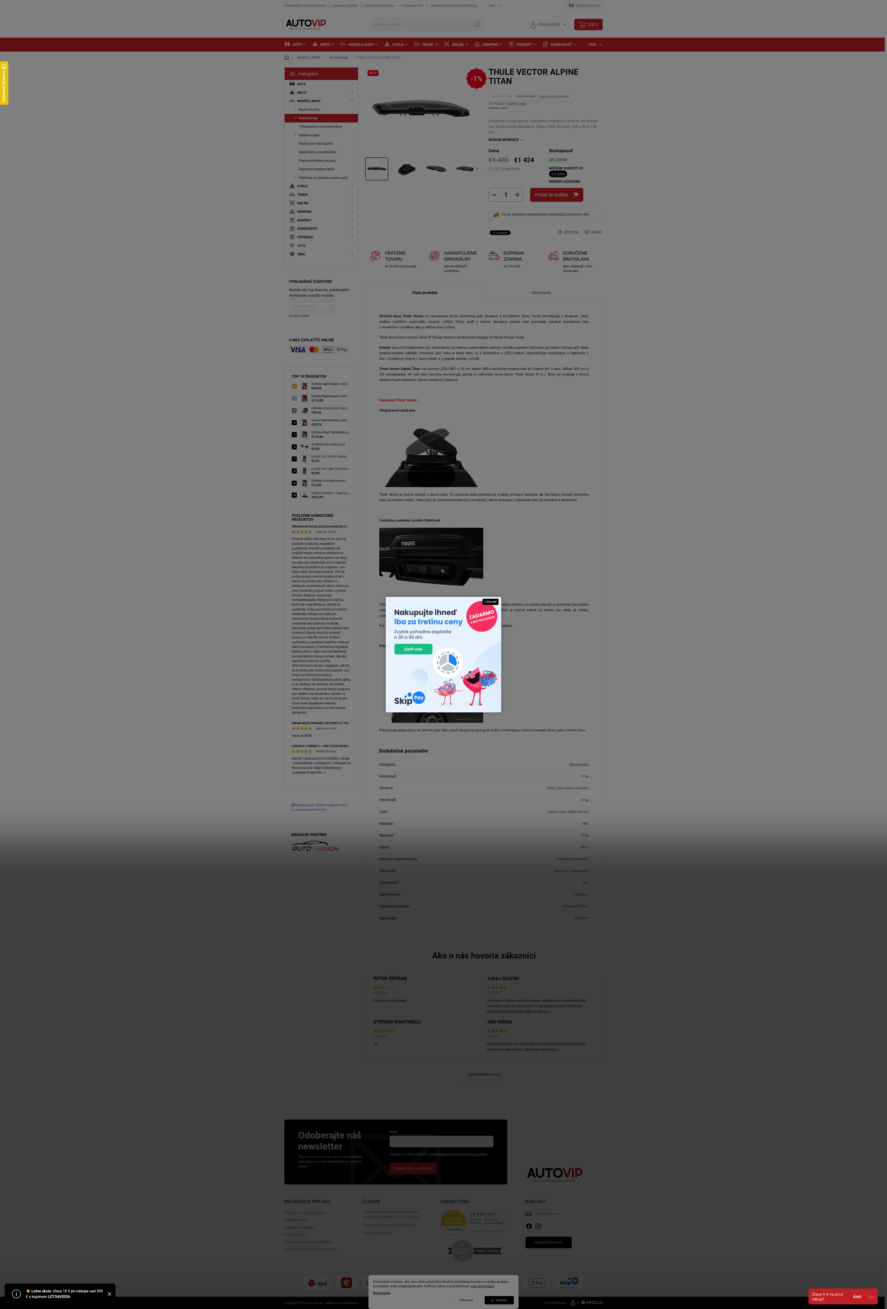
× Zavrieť (490, 602)
